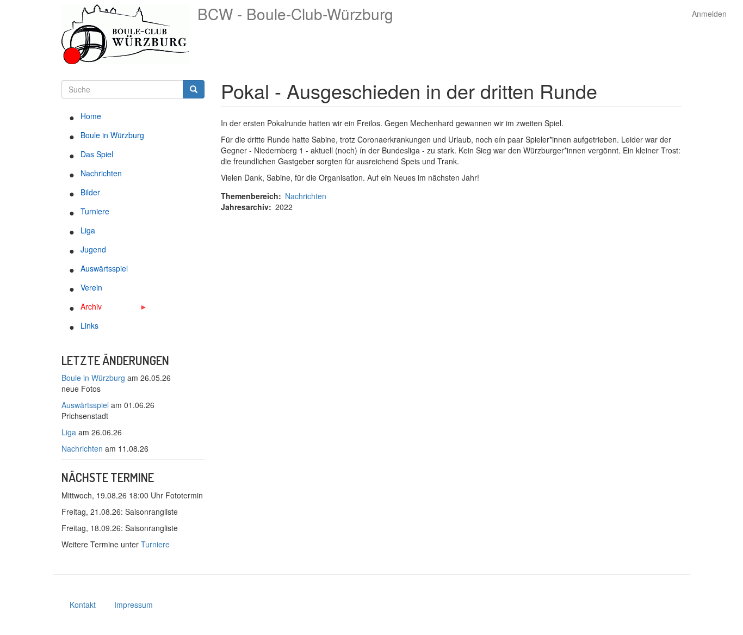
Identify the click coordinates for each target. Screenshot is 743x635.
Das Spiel (97, 154)
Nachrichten (101, 173)
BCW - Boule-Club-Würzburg (295, 13)
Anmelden (709, 13)
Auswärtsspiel (104, 268)
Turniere (95, 211)
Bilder (90, 192)
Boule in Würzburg (112, 135)
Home (91, 115)
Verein (91, 287)
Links (89, 325)
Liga (88, 230)
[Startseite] (129, 34)
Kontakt (83, 604)
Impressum (133, 604)
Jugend (93, 249)
